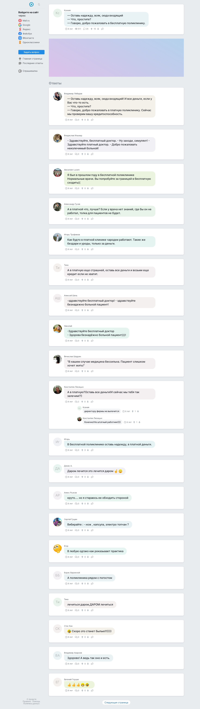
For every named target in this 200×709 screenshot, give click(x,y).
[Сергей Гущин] (58, 522)
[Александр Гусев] (58, 206)
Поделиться (102, 28)
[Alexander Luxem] (58, 172)
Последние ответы (33, 63)
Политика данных (31, 703)
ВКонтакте (28, 38)
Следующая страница (116, 702)
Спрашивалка (30, 71)
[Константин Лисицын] (58, 389)
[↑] (92, 29)
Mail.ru (26, 20)
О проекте (31, 699)
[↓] (97, 29)
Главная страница (32, 58)
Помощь (36, 701)
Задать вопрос (31, 52)
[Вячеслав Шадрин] (58, 359)
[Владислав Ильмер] (58, 138)
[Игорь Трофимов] (58, 237)
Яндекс (26, 29)
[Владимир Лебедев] (58, 96)
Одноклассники (31, 42)
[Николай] (58, 328)
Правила (27, 701)
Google (26, 25)
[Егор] (58, 548)
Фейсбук (27, 33)
